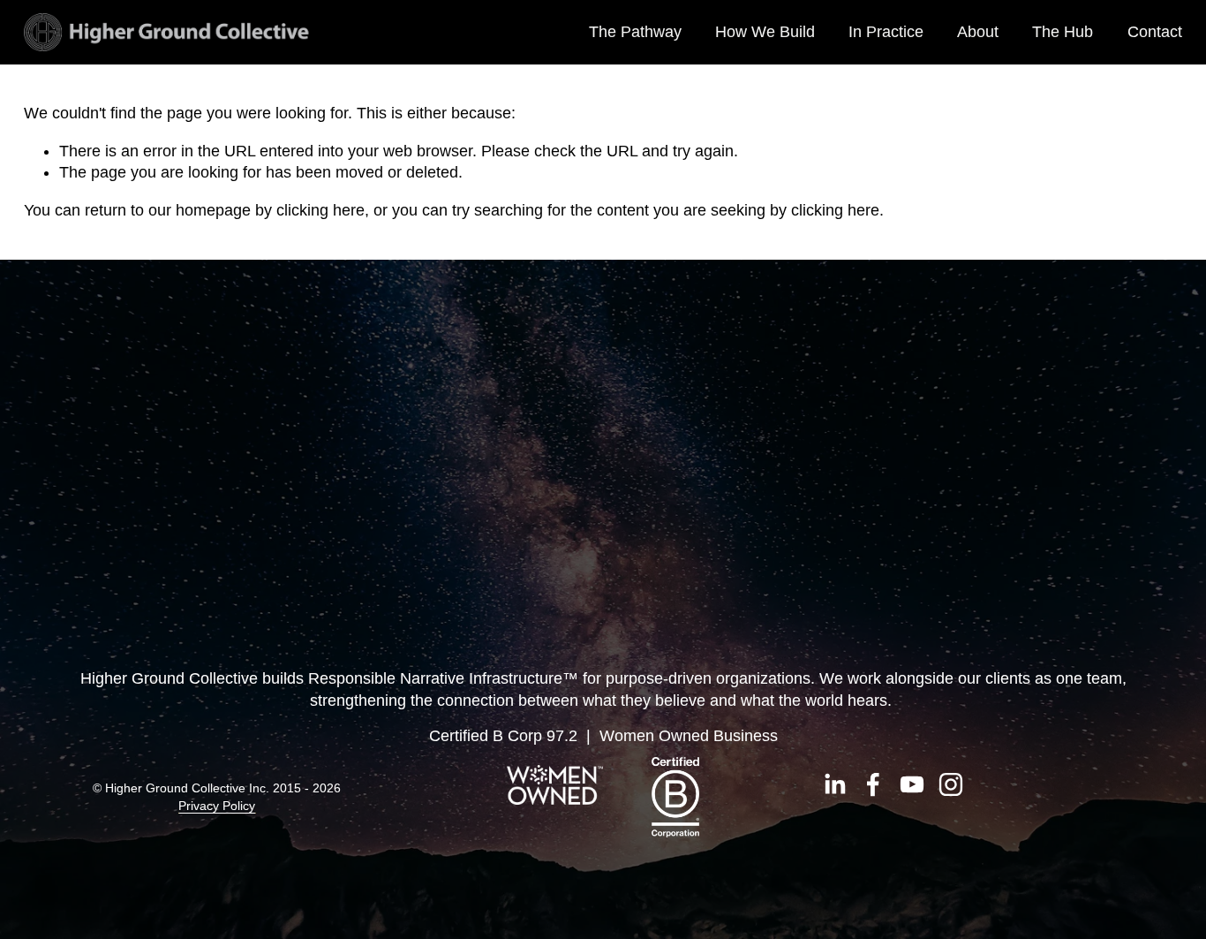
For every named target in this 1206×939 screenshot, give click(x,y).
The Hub (1062, 32)
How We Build (765, 32)
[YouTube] (912, 784)
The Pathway (635, 32)
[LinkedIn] (834, 784)
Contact (1154, 32)
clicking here (320, 210)
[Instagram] (950, 784)
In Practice (885, 32)
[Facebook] (873, 784)
